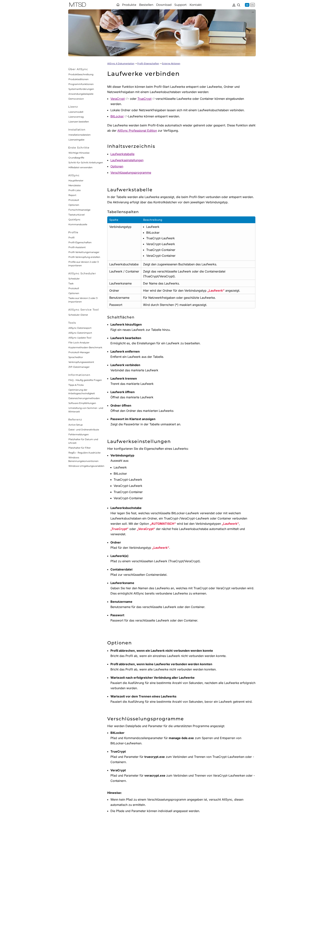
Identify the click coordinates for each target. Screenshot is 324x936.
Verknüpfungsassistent (81, 362)
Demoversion (76, 98)
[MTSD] (77, 5)
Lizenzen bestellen (78, 121)
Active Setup (75, 424)
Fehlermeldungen (78, 434)
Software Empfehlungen (82, 403)
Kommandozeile (77, 224)
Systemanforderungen (81, 89)
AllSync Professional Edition (137, 130)
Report (72, 195)
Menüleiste (74, 185)
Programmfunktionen (81, 84)
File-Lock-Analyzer (78, 342)
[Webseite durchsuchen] (238, 5)
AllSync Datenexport (80, 328)
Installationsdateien (79, 134)
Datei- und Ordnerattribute (83, 429)
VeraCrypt (117, 99)
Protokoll (73, 200)
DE (247, 5)
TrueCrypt (144, 99)
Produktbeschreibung (80, 74)
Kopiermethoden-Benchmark (85, 347)
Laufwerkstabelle (122, 154)
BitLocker (117, 116)
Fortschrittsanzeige (79, 209)
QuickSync (74, 219)
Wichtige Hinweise (78, 152)
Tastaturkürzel (76, 214)
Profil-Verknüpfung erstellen (84, 257)
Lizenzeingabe (76, 139)
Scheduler (74, 278)
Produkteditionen (78, 79)
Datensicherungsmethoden (84, 398)
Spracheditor (75, 357)
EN (252, 5)
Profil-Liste (74, 190)
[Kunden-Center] (233, 5)
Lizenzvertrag (76, 116)
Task (71, 283)
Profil (71, 237)
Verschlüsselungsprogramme (130, 172)
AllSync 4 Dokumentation (120, 63)
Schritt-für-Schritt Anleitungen (85, 162)
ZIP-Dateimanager (79, 367)
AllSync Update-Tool (79, 337)
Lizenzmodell (75, 111)
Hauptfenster (75, 180)
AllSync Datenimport (80, 332)
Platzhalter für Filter (79, 447)
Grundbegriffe (76, 157)
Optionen (73, 204)
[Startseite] (118, 5)
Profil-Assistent (77, 247)
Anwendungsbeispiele (80, 93)
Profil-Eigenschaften (80, 242)
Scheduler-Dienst (78, 314)
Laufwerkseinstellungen (126, 160)
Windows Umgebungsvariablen (86, 466)
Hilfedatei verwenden (80, 167)
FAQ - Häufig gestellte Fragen (85, 380)
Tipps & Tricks (76, 385)
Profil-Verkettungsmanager (83, 252)
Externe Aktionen (171, 63)
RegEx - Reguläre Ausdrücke (84, 452)
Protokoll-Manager (79, 352)
